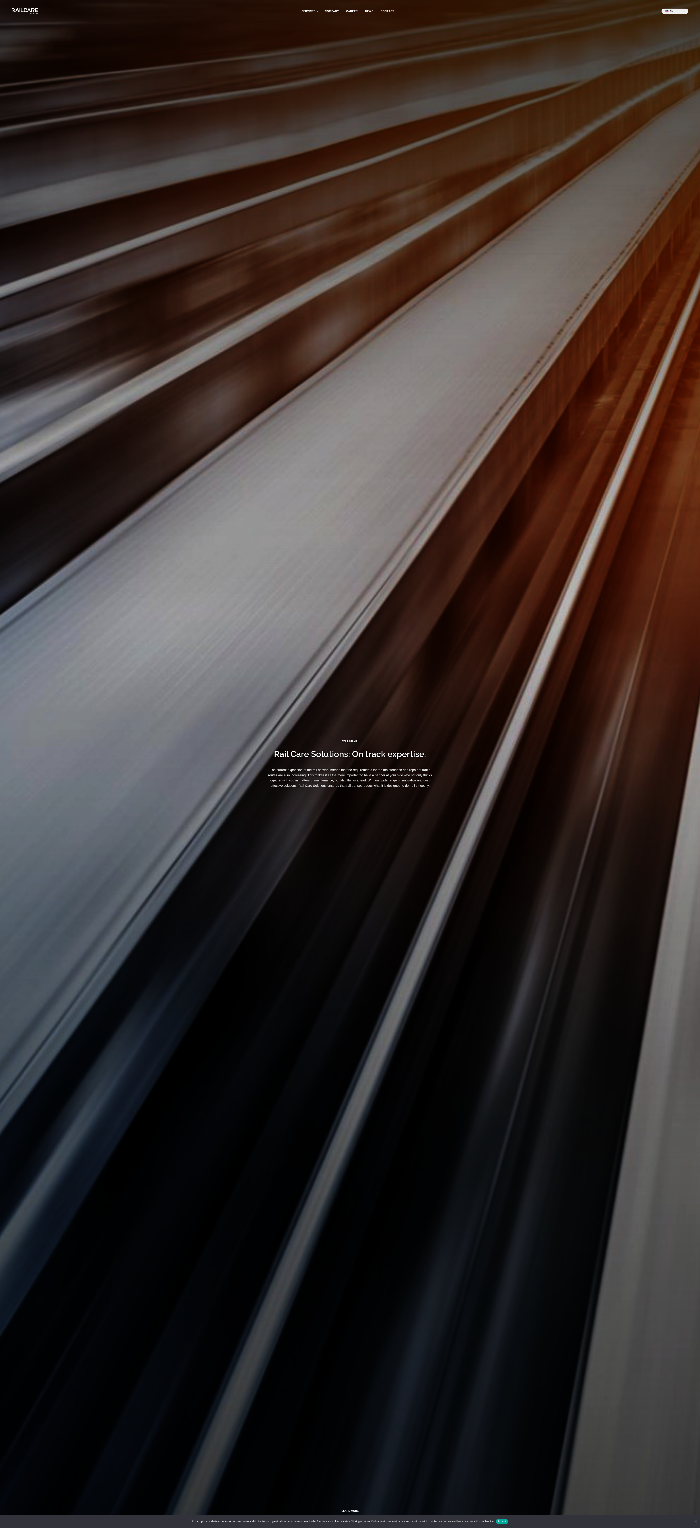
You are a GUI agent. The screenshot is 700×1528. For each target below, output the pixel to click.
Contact (387, 11)
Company (332, 11)
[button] (675, 11)
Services (309, 11)
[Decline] (695, 1521)
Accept (502, 1521)
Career (352, 11)
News (369, 11)
